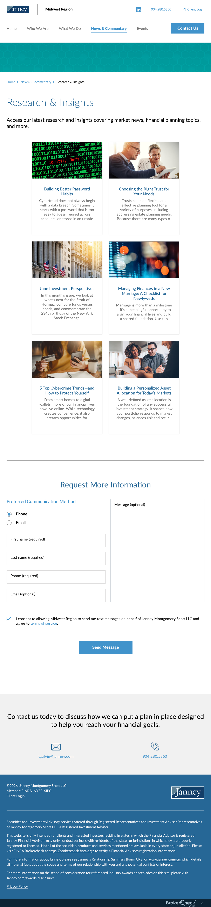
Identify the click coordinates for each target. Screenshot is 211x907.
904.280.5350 (155, 757)
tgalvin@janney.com (56, 757)
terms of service (43, 623)
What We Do (70, 29)
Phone (21, 514)
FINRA (26, 791)
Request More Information (105, 485)
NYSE (38, 791)
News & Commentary (109, 29)
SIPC (47, 791)
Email (21, 523)
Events (142, 29)
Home (12, 29)
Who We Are (38, 29)
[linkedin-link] (138, 9)
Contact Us (187, 28)
